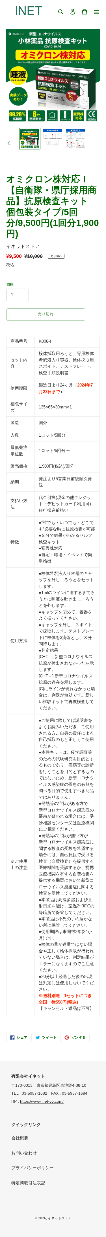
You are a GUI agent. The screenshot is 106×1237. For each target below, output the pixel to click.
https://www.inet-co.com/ (42, 1101)
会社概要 (19, 1137)
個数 (10, 284)
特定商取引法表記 (28, 1182)
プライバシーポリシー (32, 1167)
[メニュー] (96, 11)
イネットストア (60, 1218)
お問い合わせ (24, 1152)
